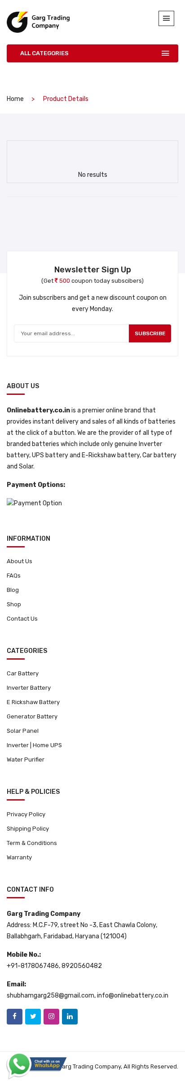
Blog (13, 590)
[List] (99, 153)
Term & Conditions (32, 843)
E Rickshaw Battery (33, 702)
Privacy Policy (26, 814)
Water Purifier (25, 759)
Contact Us (22, 618)
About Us (19, 561)
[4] (83, 153)
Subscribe (150, 333)
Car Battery (23, 673)
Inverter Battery (29, 687)
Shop (14, 604)
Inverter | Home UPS (34, 745)
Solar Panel (23, 730)
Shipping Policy (28, 828)
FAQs (14, 575)
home (15, 99)
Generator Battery (32, 716)
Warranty (19, 857)
